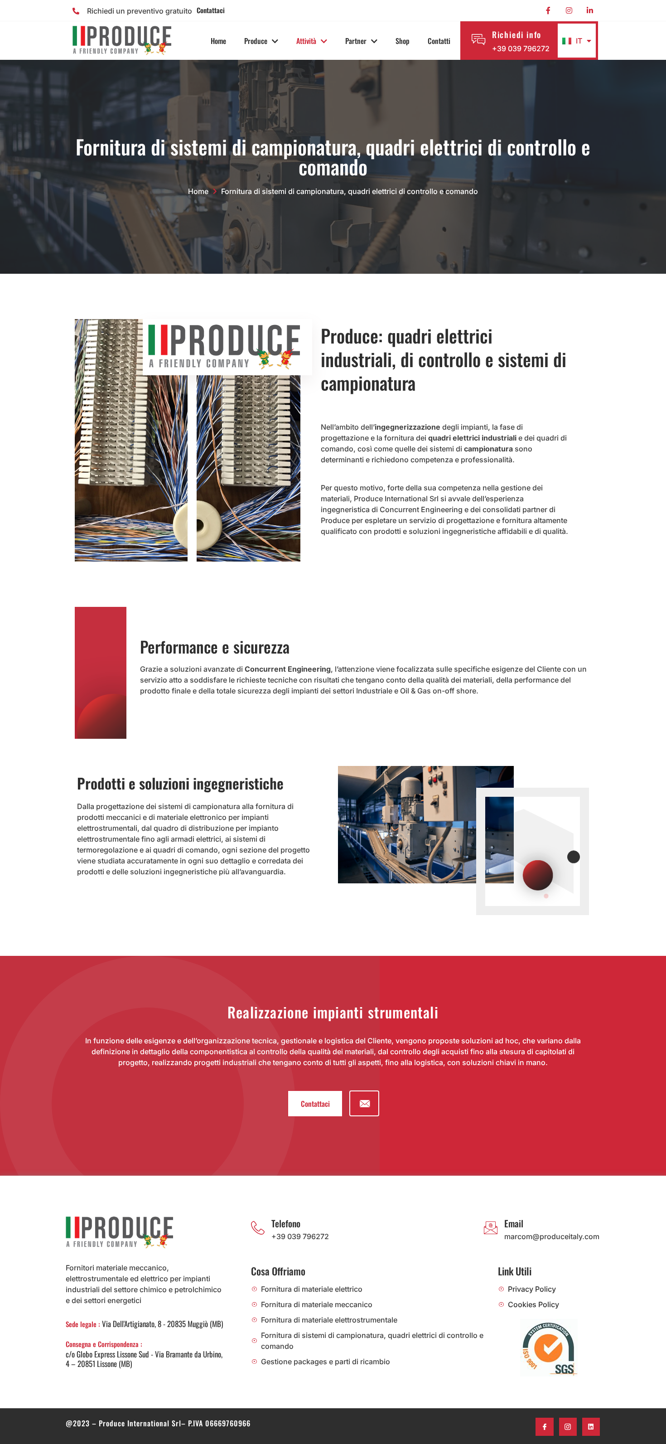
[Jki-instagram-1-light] (568, 1426)
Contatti (439, 40)
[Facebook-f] (548, 10)
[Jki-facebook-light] (544, 1426)
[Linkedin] (591, 1426)
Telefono (285, 1223)
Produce (255, 40)
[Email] (490, 1228)
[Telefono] (258, 1228)
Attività (306, 40)
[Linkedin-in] (590, 10)
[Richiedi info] (478, 39)
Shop (403, 40)
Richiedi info (516, 34)
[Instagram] (569, 10)
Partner (356, 40)
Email (513, 1223)
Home (218, 40)
